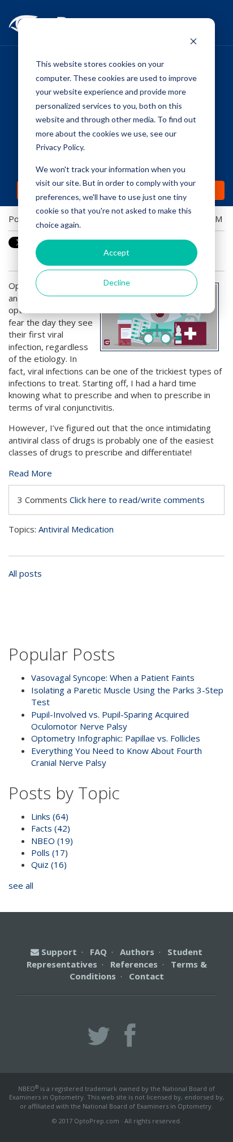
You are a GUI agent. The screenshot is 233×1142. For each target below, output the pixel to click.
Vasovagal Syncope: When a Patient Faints (113, 677)
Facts (50, 828)
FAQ (98, 951)
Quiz (49, 864)
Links (49, 816)
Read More (30, 473)
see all (20, 885)
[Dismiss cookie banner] (193, 43)
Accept (116, 252)
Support (58, 951)
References (134, 964)
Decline (116, 282)
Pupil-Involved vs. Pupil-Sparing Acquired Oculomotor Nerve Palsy (110, 720)
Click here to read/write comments (137, 499)
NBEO (52, 840)
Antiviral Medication (76, 529)
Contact (146, 976)
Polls (49, 852)
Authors (137, 951)
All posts (25, 573)
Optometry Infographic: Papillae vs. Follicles (115, 738)
